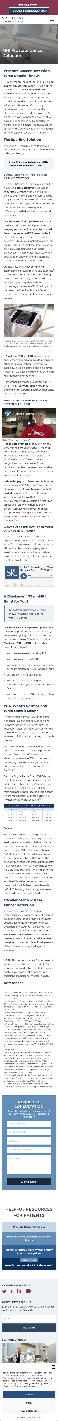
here (16, 520)
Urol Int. (37, 1044)
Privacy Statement (35, 1417)
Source (8, 828)
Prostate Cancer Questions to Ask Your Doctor (29, 1238)
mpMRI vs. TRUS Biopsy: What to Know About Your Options (29, 1251)
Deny (29, 1402)
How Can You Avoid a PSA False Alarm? (29, 1263)
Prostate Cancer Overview (29, 1226)
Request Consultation (29, 10)
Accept (29, 1394)
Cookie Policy (19, 1417)
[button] (53, 1366)
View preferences (29, 1410)
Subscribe (29, 1327)
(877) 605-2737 (26, 5)
